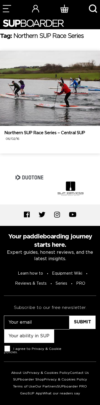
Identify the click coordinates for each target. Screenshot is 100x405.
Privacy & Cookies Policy (48, 372)
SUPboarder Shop (28, 379)
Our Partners (46, 386)
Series (61, 283)
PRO (80, 283)
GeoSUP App (31, 393)
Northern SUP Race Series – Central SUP (44, 136)
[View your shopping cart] (64, 8)
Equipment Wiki (67, 273)
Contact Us (79, 372)
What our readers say (61, 393)
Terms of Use (24, 386)
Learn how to (30, 273)
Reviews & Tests (31, 283)
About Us (19, 372)
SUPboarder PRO (72, 386)
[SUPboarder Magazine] (33, 23)
